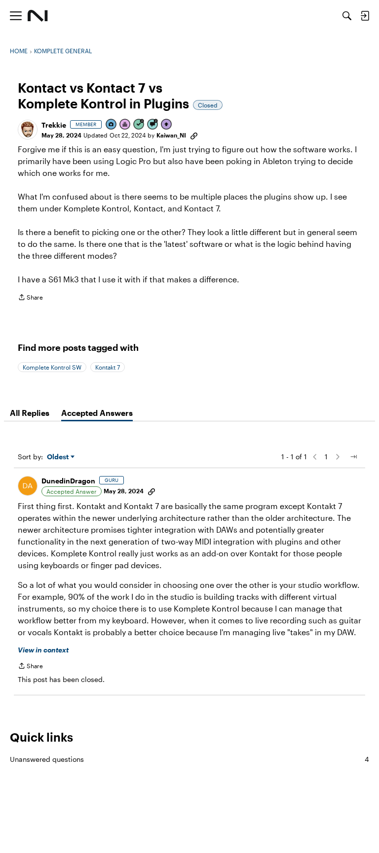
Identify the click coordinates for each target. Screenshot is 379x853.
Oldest (59, 457)
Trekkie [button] (53, 125)
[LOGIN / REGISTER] (365, 16)
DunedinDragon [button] (68, 481)
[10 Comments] (153, 125)
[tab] (29, 413)
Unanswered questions (189, 759)
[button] (28, 129)
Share (30, 298)
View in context (43, 650)
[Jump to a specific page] (353, 457)
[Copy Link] (194, 135)
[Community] (38, 16)
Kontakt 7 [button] (107, 367)
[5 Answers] (139, 125)
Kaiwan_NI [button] (171, 135)
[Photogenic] (111, 125)
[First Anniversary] (125, 125)
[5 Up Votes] (167, 125)
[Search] (347, 16)
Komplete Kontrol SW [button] (52, 367)
